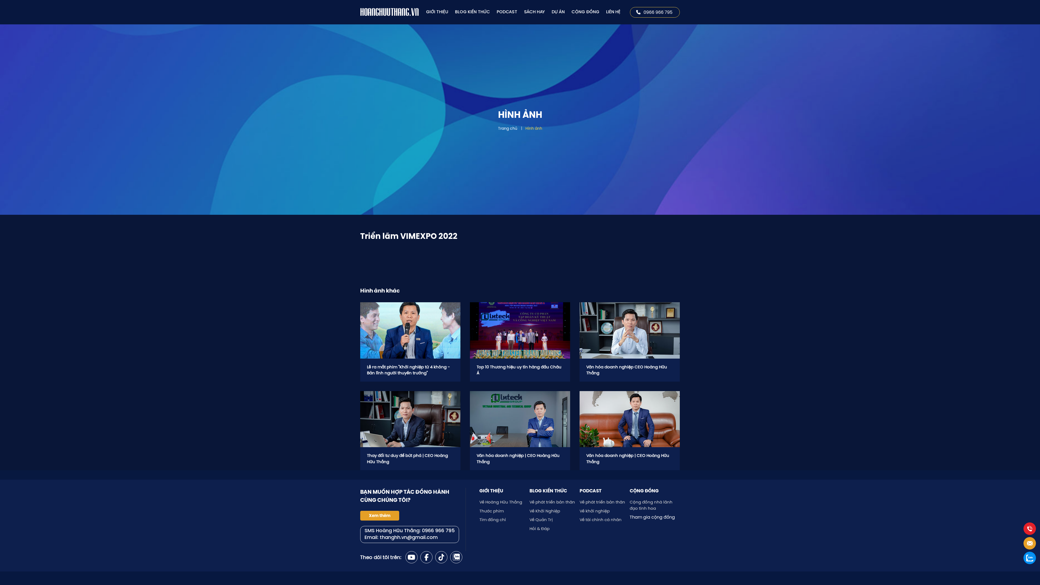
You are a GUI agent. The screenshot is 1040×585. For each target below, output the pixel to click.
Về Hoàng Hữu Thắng (500, 502)
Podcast (507, 12)
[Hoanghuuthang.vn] (390, 12)
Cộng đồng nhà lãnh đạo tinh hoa (651, 505)
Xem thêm (380, 515)
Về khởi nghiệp (595, 511)
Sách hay (534, 12)
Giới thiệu (437, 12)
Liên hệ (613, 12)
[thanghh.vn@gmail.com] (1029, 543)
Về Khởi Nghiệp (544, 511)
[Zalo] (456, 557)
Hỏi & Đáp (539, 528)
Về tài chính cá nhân (601, 519)
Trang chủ (507, 128)
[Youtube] (411, 557)
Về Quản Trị (541, 519)
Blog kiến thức (472, 12)
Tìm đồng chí (492, 519)
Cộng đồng (585, 12)
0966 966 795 (658, 12)
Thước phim (491, 511)
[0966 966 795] (1029, 528)
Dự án (558, 12)
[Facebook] (426, 557)
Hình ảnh (533, 128)
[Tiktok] (441, 557)
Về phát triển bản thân (552, 502)
